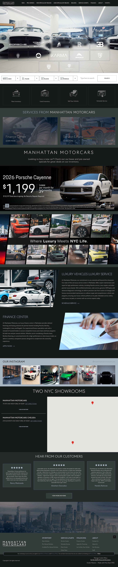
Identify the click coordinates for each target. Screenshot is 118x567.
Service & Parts (83, 3)
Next (110, 205)
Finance (93, 3)
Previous (100, 205)
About (100, 3)
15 (112, 186)
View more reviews (59, 495)
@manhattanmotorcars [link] (104, 362)
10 (112, 180)
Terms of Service (45, 553)
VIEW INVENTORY (23, 409)
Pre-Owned (30, 3)
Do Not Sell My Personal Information (101, 560)
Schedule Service (69, 303)
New (23, 3)
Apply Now (7, 346)
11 (112, 181)
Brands (73, 3)
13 (112, 184)
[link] (12, 374)
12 (112, 182)
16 (112, 188)
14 (112, 185)
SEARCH (107, 78)
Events (107, 3)
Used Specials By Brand (61, 3)
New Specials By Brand (43, 3)
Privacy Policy (54, 553)
